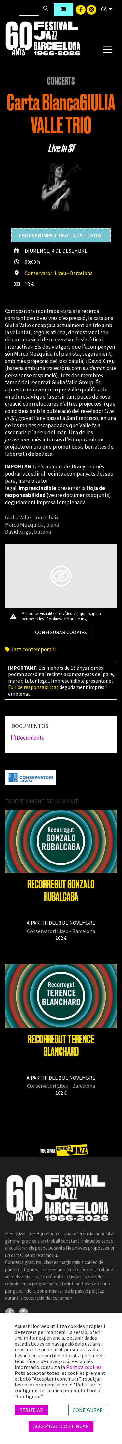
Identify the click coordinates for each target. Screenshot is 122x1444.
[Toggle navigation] (107, 49)
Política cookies (84, 1367)
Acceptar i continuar (61, 1426)
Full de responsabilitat (33, 687)
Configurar (88, 1410)
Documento (30, 737)
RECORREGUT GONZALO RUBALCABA (61, 890)
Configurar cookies (61, 632)
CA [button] (104, 9)
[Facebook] (81, 9)
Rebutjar (31, 1410)
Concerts (61, 81)
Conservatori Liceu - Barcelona (59, 273)
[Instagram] (91, 9)
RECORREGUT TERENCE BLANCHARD (61, 1045)
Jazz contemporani (33, 649)
